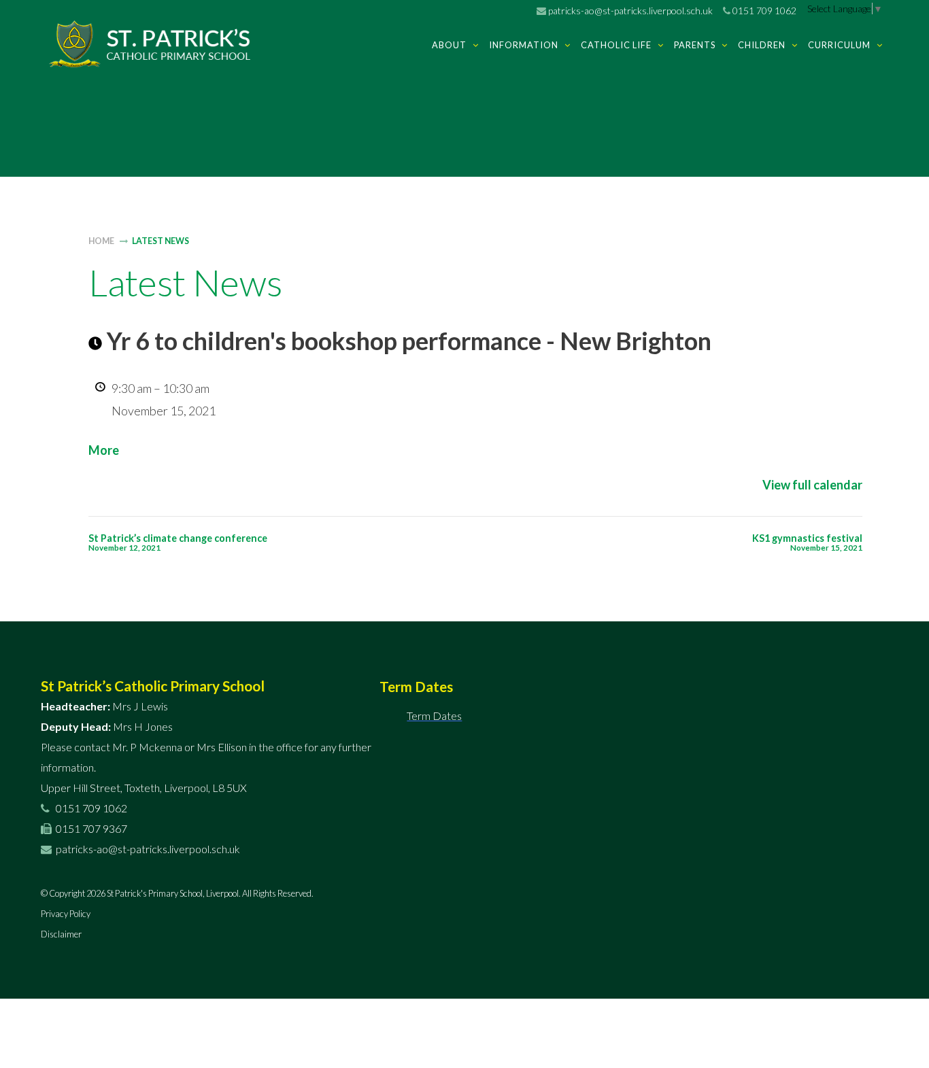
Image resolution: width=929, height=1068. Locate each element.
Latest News (160, 241)
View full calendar (812, 484)
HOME (101, 241)
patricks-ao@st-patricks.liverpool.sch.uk (629, 10)
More (103, 450)
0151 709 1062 (763, 10)
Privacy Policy (65, 913)
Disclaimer (61, 934)
